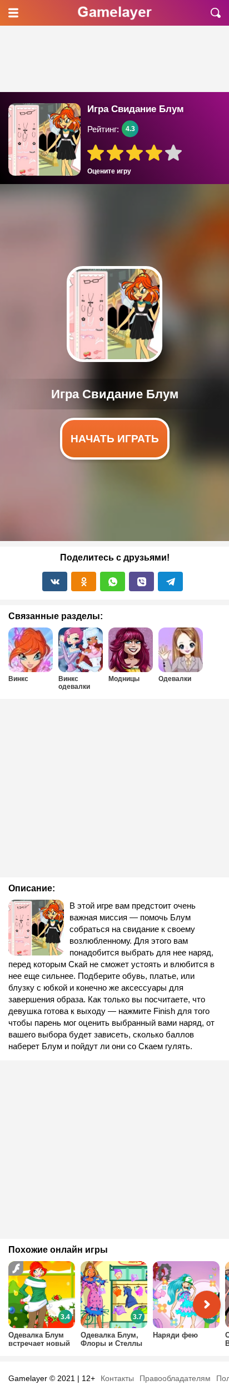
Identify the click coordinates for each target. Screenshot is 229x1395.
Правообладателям (175, 1378)
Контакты (117, 1378)
